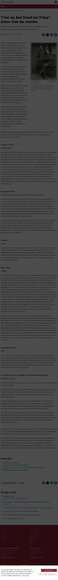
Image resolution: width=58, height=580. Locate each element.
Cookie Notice (25, 575)
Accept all (49, 570)
